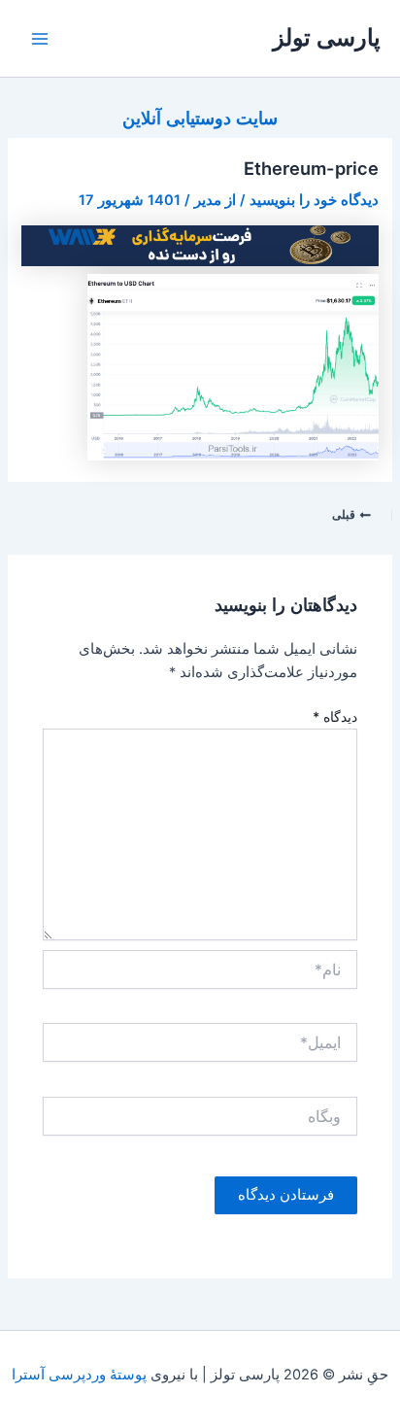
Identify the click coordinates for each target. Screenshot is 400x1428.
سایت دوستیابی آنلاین (200, 117)
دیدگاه (335, 716)
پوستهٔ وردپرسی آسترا (79, 1374)
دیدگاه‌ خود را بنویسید (314, 200)
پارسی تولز (327, 37)
